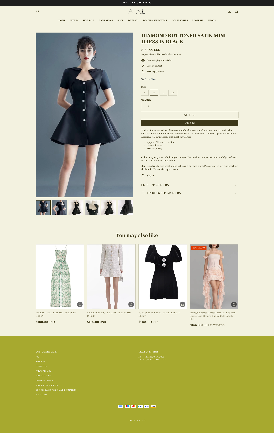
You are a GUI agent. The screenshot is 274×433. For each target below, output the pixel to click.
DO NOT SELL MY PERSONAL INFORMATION (56, 390)
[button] (38, 11)
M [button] (154, 92)
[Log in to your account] (229, 11)
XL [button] (172, 92)
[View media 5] (108, 207)
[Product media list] (84, 115)
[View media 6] (125, 207)
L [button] (163, 92)
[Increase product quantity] (154, 106)
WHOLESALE (41, 395)
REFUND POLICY (43, 376)
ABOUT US (40, 362)
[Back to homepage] (137, 11)
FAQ (37, 357)
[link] (106, 20)
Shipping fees (147, 54)
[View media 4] (92, 207)
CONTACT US (41, 366)
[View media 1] (43, 207)
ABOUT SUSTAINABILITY (47, 385)
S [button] (145, 92)
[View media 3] (75, 207)
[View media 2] (59, 207)
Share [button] (150, 175)
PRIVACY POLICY (43, 371)
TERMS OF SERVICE (44, 380)
